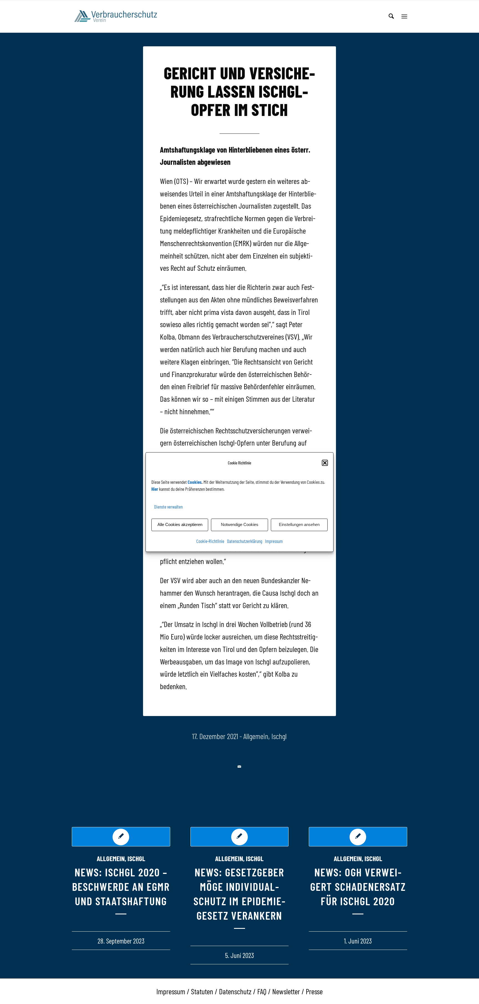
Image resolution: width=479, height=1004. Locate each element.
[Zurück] (80, 879)
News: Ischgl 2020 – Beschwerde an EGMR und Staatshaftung (121, 886)
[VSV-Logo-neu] (119, 16)
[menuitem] (391, 16)
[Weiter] (399, 879)
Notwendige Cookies (239, 524)
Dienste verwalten (168, 507)
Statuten (202, 991)
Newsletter (286, 991)
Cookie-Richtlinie (210, 541)
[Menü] (404, 16)
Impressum (274, 541)
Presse (314, 991)
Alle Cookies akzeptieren (179, 524)
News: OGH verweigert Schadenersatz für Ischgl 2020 (358, 886)
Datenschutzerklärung (244, 541)
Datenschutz (235, 991)
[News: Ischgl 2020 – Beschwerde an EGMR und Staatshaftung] (121, 836)
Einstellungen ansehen (299, 524)
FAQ (261, 991)
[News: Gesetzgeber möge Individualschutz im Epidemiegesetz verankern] (239, 836)
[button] (325, 463)
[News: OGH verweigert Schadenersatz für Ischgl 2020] (358, 836)
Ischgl (279, 736)
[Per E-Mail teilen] (239, 766)
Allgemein (255, 736)
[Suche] (391, 16)
